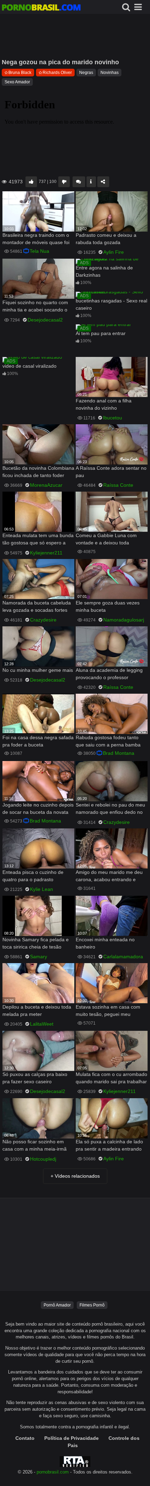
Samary (38, 956)
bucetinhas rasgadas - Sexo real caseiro (111, 304)
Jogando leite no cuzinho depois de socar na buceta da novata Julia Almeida (38, 809)
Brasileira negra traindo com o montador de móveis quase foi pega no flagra (35, 239)
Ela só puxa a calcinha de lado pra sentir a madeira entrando (109, 1145)
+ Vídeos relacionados (75, 1176)
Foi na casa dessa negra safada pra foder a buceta (38, 741)
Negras (86, 72)
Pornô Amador (57, 1305)
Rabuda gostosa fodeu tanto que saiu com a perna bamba (108, 741)
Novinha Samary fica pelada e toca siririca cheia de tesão (35, 943)
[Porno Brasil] (41, 8)
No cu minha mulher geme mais (37, 670)
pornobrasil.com (53, 1472)
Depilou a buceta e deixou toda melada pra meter (36, 1010)
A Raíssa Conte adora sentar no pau (111, 471)
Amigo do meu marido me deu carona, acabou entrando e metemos (109, 876)
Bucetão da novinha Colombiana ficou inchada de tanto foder (38, 471)
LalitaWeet (41, 1024)
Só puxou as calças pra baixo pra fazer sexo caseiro (34, 1077)
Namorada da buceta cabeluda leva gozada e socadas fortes (36, 606)
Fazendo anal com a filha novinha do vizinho (104, 404)
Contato (25, 1438)
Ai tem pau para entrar (101, 333)
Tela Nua (39, 251)
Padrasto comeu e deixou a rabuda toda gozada (106, 238)
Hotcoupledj (43, 1159)
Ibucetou (112, 417)
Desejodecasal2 (45, 320)
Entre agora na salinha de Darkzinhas (104, 271)
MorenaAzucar (46, 485)
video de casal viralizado (29, 366)
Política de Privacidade (71, 1438)
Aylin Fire (113, 252)
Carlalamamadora (123, 956)
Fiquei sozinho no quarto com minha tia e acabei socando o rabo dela (35, 307)
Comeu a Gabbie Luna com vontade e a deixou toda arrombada (106, 540)
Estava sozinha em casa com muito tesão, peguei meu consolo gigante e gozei (108, 1011)
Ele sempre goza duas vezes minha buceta (108, 606)
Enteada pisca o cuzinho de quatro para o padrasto (32, 875)
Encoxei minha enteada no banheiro (105, 943)
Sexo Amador (17, 82)
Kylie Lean (41, 889)
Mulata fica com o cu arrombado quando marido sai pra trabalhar (111, 1077)
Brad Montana (118, 753)
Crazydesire (43, 620)
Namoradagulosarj (123, 620)
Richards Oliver (57, 72)
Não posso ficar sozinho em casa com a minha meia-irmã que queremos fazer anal (34, 1146)
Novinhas (109, 72)
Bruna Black (19, 72)
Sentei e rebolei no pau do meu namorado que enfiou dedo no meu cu (110, 809)
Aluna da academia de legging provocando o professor (109, 673)
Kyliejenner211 (46, 553)
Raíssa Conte (118, 485)
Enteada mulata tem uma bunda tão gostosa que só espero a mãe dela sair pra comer (38, 540)
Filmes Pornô (92, 1305)
